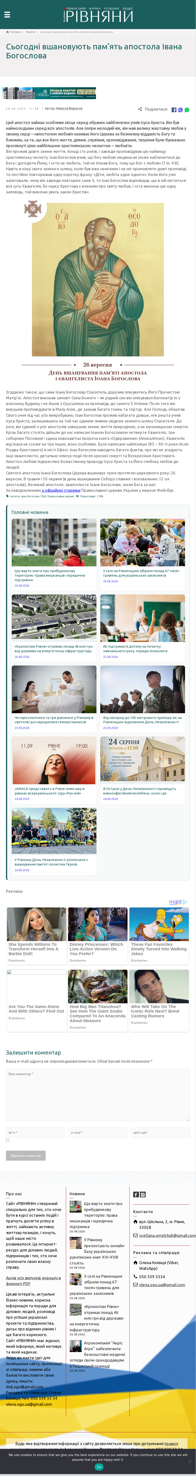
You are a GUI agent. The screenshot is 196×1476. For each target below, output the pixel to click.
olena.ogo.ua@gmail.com (162, 1284)
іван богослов (30, 496)
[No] (189, 1461)
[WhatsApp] (187, 110)
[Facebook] (174, 110)
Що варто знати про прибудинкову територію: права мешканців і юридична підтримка (96, 1215)
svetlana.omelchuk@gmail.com (167, 1235)
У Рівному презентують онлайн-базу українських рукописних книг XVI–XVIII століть (97, 1251)
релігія (15, 496)
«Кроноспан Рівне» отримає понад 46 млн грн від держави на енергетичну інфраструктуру (96, 1318)
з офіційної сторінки (60, 490)
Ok (99, 1467)
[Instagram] (143, 1194)
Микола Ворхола (69, 108)
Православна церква (60, 496)
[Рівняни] (97, 14)
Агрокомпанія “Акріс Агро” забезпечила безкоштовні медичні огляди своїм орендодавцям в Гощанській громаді (97, 1354)
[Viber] (180, 110)
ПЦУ (43, 496)
